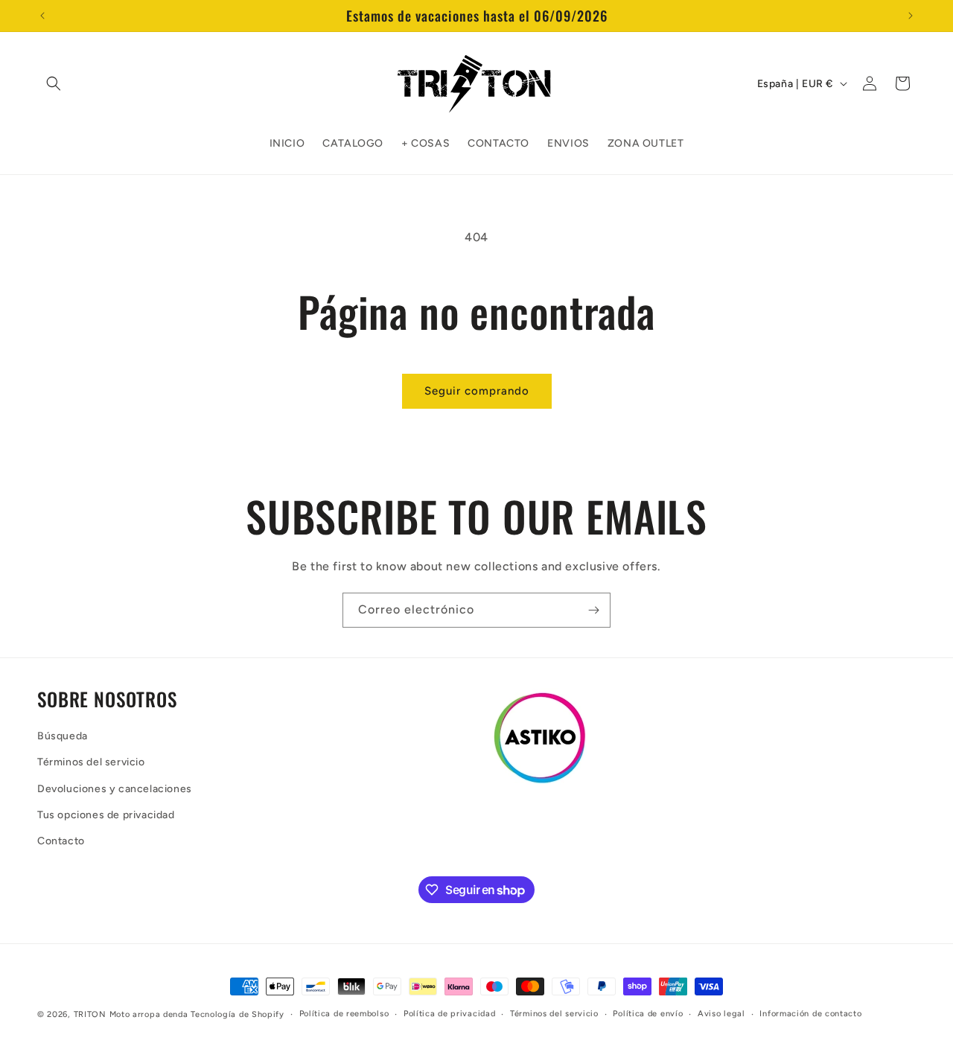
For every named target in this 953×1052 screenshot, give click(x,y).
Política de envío (648, 1013)
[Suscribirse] (593, 610)
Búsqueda (62, 736)
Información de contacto (810, 1013)
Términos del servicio (91, 762)
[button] (53, 83)
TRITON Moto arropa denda (131, 1014)
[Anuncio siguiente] (910, 15)
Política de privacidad (449, 1013)
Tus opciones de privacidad (106, 815)
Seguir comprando (476, 391)
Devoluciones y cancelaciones (114, 788)
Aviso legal (721, 1013)
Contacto (61, 841)
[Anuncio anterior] (42, 15)
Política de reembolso (344, 1013)
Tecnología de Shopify (237, 1014)
